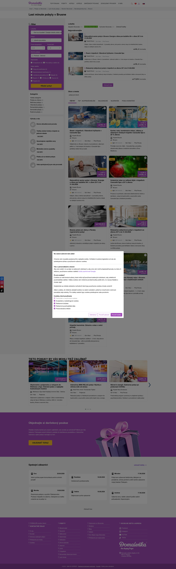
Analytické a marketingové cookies (67, 301)
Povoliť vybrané (104, 315)
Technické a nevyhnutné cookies (66, 298)
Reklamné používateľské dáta (65, 306)
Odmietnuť (93, 315)
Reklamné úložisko (62, 303)
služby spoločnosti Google (87, 271)
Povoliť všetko (116, 315)
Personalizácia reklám (63, 308)
